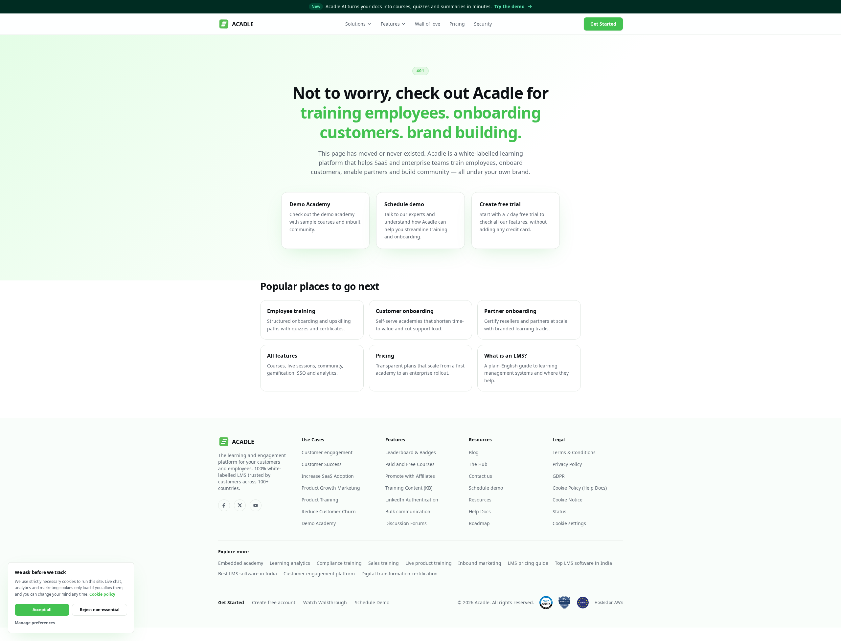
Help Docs (480, 511)
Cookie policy (102, 594)
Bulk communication (407, 511)
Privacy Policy (567, 464)
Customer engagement (327, 452)
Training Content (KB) (408, 488)
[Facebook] (224, 505)
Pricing (457, 24)
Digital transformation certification (399, 573)
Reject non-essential (100, 609)
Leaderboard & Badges (410, 452)
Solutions (355, 24)
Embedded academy (240, 563)
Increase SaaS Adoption (328, 476)
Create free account (273, 602)
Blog (474, 452)
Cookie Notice (567, 500)
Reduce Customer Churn (329, 511)
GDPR (559, 476)
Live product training (428, 563)
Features (390, 24)
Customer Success (322, 464)
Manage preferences (35, 623)
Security (483, 24)
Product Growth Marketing (331, 488)
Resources (480, 500)
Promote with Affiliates (410, 476)
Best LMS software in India (247, 573)
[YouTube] (255, 505)
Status (559, 511)
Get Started (603, 24)
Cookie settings (569, 523)
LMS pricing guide (528, 563)
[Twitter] (240, 505)
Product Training (320, 500)
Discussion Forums (406, 523)
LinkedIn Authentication (411, 500)
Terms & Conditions (574, 452)
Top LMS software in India (583, 563)
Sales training (383, 563)
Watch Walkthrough (325, 602)
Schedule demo (486, 488)
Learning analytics (290, 563)
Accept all (42, 609)
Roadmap (479, 523)
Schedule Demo (372, 602)
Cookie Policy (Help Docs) (580, 488)
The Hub (478, 464)
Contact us (480, 476)
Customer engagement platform (319, 573)
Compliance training (339, 563)
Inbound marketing (479, 563)
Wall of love (427, 24)
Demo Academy (319, 523)
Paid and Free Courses (410, 464)
